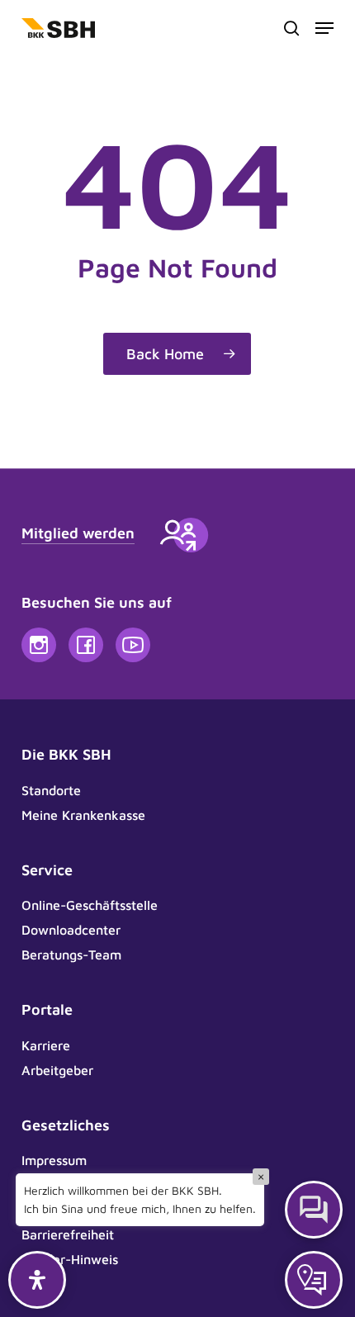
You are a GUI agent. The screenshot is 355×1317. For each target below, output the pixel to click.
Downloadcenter (71, 929)
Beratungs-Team (71, 954)
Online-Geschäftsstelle (89, 905)
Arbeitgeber (57, 1070)
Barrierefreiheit (67, 1234)
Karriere (45, 1045)
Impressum (54, 1160)
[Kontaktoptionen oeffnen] (314, 1280)
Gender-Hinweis (69, 1259)
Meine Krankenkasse (83, 815)
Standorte (51, 790)
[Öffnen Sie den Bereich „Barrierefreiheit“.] (37, 1280)
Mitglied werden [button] (78, 533)
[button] (324, 28)
